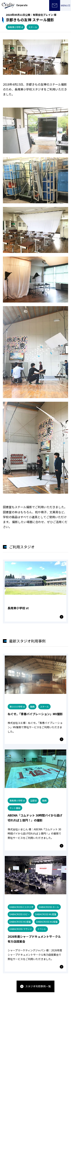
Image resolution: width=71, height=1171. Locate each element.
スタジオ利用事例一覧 (38, 986)
